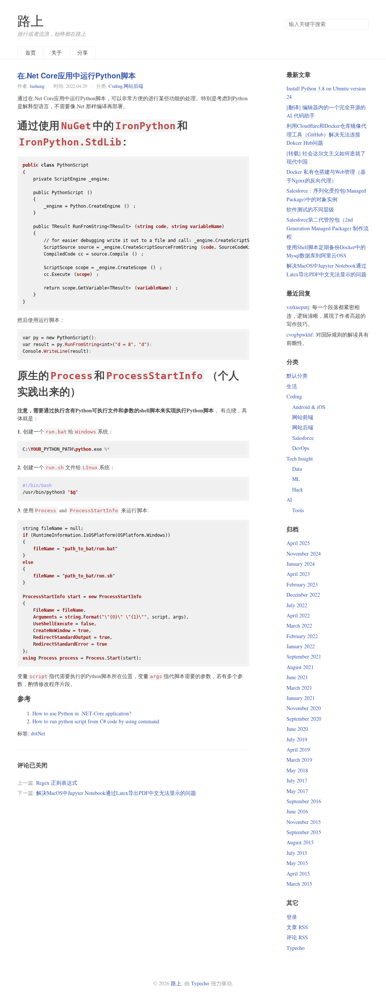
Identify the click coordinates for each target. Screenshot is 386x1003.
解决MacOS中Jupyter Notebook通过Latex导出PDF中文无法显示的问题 (116, 792)
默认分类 (297, 375)
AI (289, 499)
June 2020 (297, 728)
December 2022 (303, 594)
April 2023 (298, 573)
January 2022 (300, 646)
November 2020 (303, 708)
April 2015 (298, 873)
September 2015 (303, 832)
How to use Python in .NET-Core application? (81, 713)
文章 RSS (297, 927)
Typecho (295, 947)
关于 (56, 52)
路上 (30, 20)
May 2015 (297, 863)
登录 (291, 916)
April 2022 (298, 615)
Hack (297, 489)
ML (296, 478)
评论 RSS (297, 937)
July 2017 (296, 780)
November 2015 (303, 821)
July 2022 (296, 605)
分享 (82, 52)
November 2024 (303, 553)
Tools (298, 510)
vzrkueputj (297, 307)
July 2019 (296, 739)
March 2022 (299, 625)
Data (297, 468)
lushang (37, 86)
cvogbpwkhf (299, 334)
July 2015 (296, 852)
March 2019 (299, 759)
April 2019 (298, 749)
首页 (30, 52)
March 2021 (299, 687)
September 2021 (303, 656)
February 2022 (302, 636)
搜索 (362, 24)
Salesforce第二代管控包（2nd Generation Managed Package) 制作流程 (327, 228)
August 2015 (300, 842)
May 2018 (297, 770)
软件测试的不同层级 (310, 209)
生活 (291, 386)
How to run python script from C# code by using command (95, 721)
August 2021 (300, 667)
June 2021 (297, 677)
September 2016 (303, 801)
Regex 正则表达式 (56, 782)
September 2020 (303, 718)
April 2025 (298, 543)
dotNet (38, 733)
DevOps (300, 448)
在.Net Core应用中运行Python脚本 (76, 75)
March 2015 (299, 883)
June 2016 (297, 811)
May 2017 (297, 791)
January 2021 (300, 697)
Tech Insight (299, 458)
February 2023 (302, 584)
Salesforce (303, 437)
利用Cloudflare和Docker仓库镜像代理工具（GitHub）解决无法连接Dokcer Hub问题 (326, 134)
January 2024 (300, 563)
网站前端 (302, 417)
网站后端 (133, 86)
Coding (116, 86)
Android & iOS (308, 406)
